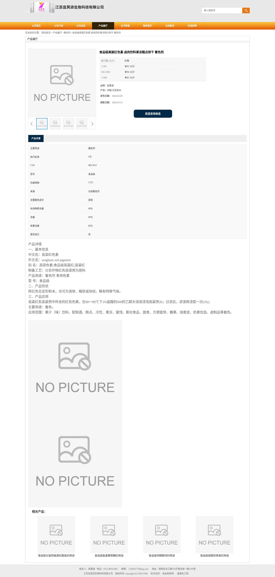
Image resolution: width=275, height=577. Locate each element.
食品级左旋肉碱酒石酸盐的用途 (56, 555)
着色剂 (67, 32)
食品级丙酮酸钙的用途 (162, 555)
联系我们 (147, 26)
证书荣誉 (125, 26)
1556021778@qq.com (138, 569)
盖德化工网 (182, 573)
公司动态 (80, 26)
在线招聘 (192, 26)
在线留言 (169, 26)
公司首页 (36, 26)
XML (145, 573)
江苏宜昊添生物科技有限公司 (98, 573)
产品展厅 (103, 26)
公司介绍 (58, 26)
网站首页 (46, 32)
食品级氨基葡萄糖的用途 (109, 555)
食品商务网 (168, 573)
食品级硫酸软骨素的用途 (214, 555)
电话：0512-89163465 (107, 569)
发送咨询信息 (153, 113)
